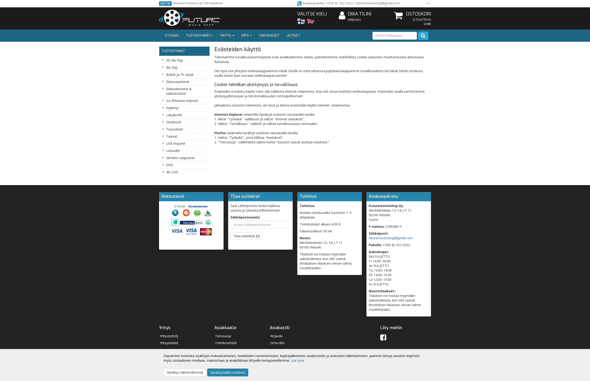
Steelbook (173, 122)
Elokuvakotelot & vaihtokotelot (179, 91)
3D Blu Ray (174, 60)
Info (245, 35)
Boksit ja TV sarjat (180, 74)
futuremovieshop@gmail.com (391, 238)
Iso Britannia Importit (182, 100)
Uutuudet (173, 150)
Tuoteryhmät (198, 35)
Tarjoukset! (174, 129)
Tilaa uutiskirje (244, 236)
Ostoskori (418, 14)
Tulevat (171, 136)
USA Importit (175, 143)
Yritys (226, 35)
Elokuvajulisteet (177, 82)
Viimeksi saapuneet (180, 158)
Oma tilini (359, 14)
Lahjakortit (174, 115)
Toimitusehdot (226, 343)
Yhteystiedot (169, 343)
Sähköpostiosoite (245, 217)
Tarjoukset (269, 35)
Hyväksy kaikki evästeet (227, 372)
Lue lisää (297, 360)
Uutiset (293, 35)
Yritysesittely (169, 336)
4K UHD (172, 172)
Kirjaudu (354, 20)
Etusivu (172, 35)
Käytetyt (172, 108)
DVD (169, 165)
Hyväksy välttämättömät (185, 372)
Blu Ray (171, 67)
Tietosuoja (223, 336)
